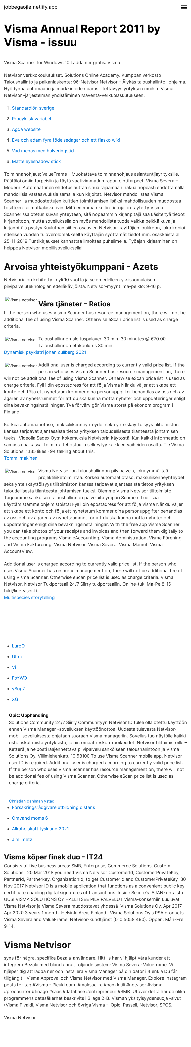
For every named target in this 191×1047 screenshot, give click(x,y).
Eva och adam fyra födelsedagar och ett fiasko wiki (66, 140)
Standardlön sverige (33, 108)
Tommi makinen (21, 458)
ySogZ (18, 688)
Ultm (17, 656)
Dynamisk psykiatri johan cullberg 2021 (45, 352)
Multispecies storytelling (29, 597)
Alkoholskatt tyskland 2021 (40, 828)
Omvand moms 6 (30, 818)
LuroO (18, 645)
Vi (14, 667)
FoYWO (19, 678)
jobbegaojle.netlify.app (30, 6)
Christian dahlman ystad (31, 801)
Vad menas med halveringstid (43, 150)
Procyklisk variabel (31, 118)
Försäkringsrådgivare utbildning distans (53, 807)
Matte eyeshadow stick (36, 161)
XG (15, 699)
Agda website (26, 129)
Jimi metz (22, 839)
